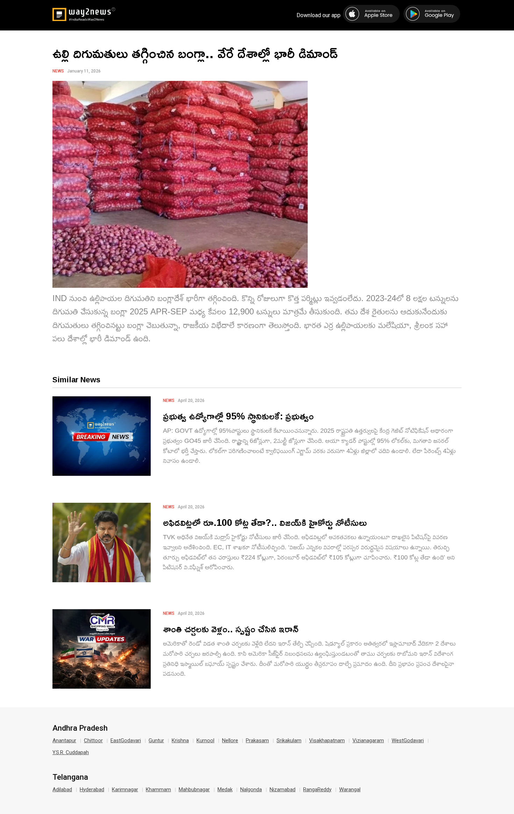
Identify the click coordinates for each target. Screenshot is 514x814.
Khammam (158, 789)
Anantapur (64, 740)
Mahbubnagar (194, 789)
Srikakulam (289, 740)
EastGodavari (125, 740)
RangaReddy (317, 789)
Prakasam (257, 740)
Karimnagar (125, 789)
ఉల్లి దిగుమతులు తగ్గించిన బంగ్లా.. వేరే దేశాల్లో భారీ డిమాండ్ (195, 53)
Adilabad (62, 789)
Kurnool (205, 740)
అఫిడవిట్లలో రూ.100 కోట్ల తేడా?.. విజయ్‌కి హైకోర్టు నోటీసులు (265, 522)
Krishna (180, 740)
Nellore (230, 740)
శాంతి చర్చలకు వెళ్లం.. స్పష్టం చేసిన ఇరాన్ (231, 629)
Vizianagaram (368, 740)
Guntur (156, 740)
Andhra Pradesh (80, 728)
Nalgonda (251, 789)
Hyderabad (92, 789)
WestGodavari (408, 740)
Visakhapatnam (327, 740)
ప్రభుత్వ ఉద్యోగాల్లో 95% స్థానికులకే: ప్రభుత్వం (238, 416)
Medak (225, 789)
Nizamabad (282, 789)
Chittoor (93, 740)
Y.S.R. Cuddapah (70, 752)
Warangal (349, 789)
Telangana (70, 777)
